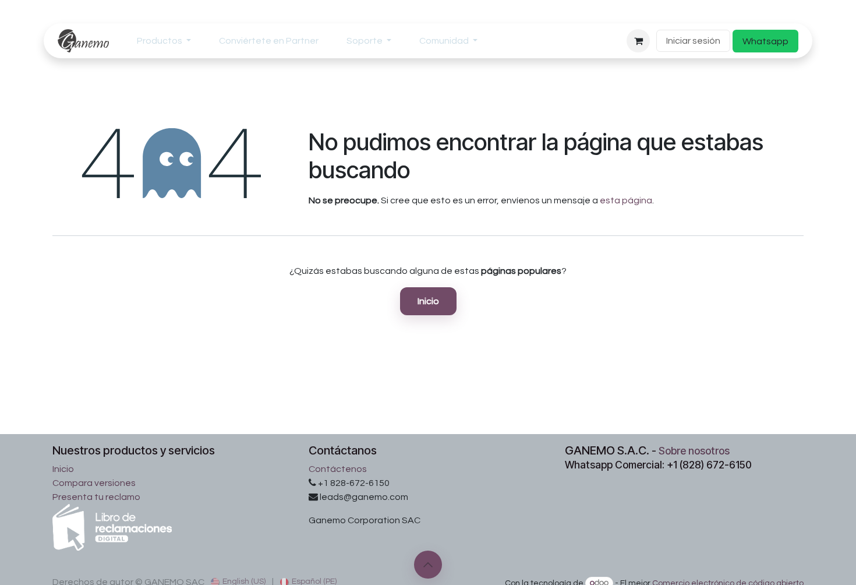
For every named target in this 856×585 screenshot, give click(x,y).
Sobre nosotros (694, 451)
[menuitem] (164, 40)
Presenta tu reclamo (96, 497)
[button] (428, 565)
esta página (626, 200)
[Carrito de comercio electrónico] (638, 40)
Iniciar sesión (693, 40)
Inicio (428, 301)
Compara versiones (94, 483)
